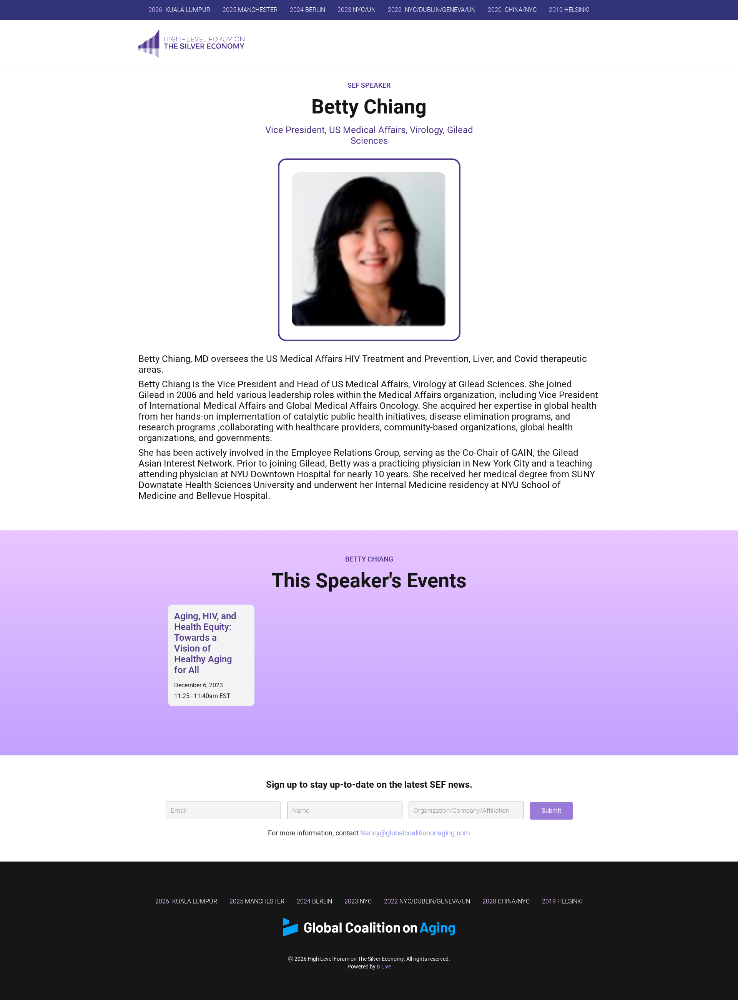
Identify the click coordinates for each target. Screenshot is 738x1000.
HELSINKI (569, 9)
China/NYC (506, 901)
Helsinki (562, 901)
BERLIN (307, 9)
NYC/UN (356, 9)
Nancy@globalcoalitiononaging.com (415, 833)
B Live (384, 966)
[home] (191, 44)
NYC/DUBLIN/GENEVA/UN (431, 9)
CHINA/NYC (512, 9)
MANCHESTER (250, 9)
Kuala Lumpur (179, 9)
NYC (358, 901)
